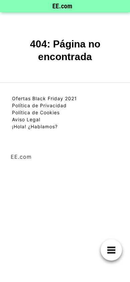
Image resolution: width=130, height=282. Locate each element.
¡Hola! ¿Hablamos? (35, 126)
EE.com (62, 6)
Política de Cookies (36, 112)
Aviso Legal (26, 119)
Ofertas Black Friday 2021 (44, 98)
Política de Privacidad (39, 105)
